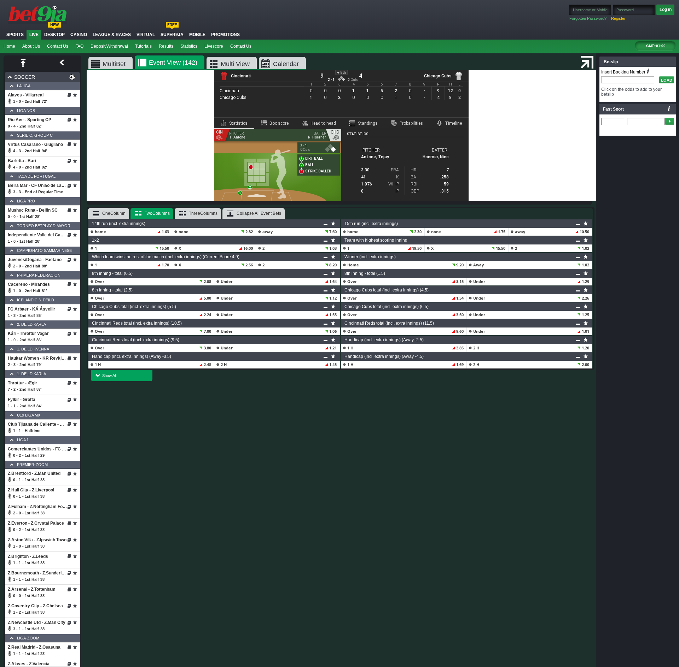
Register (618, 18)
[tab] (234, 123)
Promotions (225, 34)
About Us (31, 46)
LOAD (666, 80)
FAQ (79, 46)
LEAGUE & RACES (112, 34)
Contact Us (57, 46)
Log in (666, 9)
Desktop (54, 34)
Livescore (213, 46)
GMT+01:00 (656, 46)
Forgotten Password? (588, 18)
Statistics (188, 46)
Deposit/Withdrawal (109, 46)
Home (9, 46)
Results (166, 46)
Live (34, 34)
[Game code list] (669, 108)
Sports (15, 34)
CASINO (78, 34)
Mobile (197, 34)
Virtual (146, 34)
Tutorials (143, 46)
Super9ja (172, 34)
